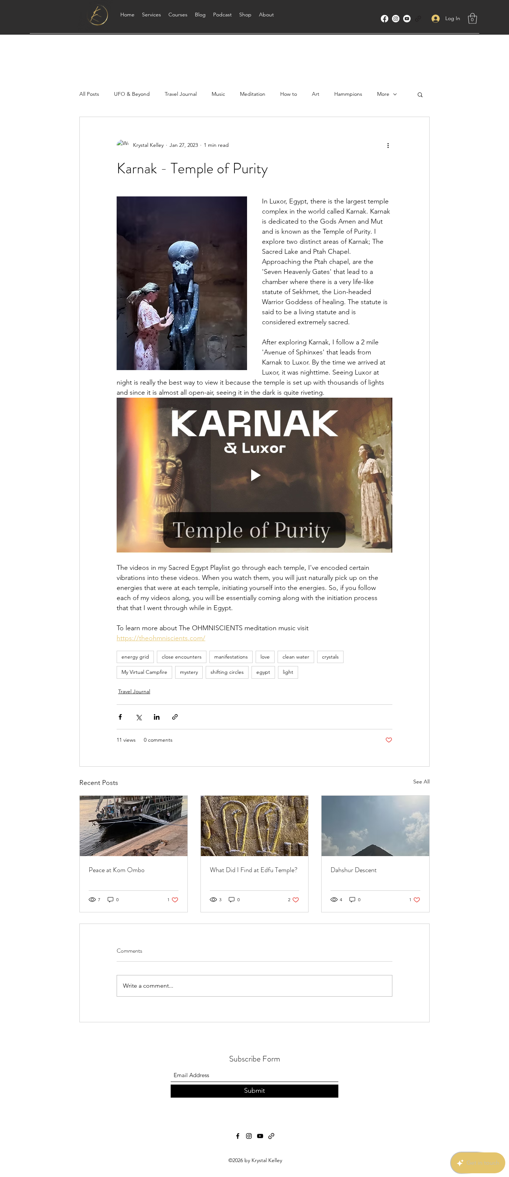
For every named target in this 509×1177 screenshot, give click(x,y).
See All (421, 781)
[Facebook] (384, 18)
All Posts (89, 94)
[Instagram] (395, 18)
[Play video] (254, 475)
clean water (295, 656)
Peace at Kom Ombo (117, 870)
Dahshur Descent (354, 870)
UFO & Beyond (132, 94)
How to (288, 94)
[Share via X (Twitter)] (138, 716)
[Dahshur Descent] (375, 826)
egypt (263, 672)
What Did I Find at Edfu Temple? (253, 870)
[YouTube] (407, 18)
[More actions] (387, 145)
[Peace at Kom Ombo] (133, 826)
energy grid (135, 656)
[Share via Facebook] (120, 716)
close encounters (182, 656)
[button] (472, 18)
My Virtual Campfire (144, 672)
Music (218, 94)
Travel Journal (181, 94)
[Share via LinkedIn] (156, 716)
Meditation (252, 94)
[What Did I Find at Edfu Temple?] (255, 826)
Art (315, 94)
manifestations (231, 656)
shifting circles (227, 672)
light (288, 672)
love (265, 656)
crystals (330, 656)
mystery (189, 672)
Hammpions (348, 94)
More (383, 94)
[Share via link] (174, 716)
